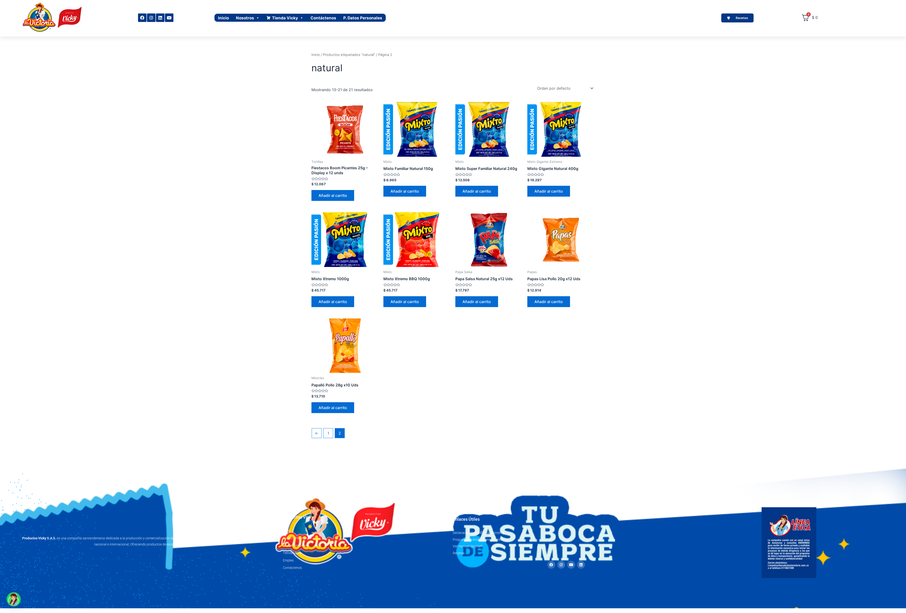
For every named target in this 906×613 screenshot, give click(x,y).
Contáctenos (323, 18)
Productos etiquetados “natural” (349, 55)
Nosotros (245, 18)
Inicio (223, 18)
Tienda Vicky (285, 18)
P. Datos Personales (362, 18)
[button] (14, 599)
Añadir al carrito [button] (333, 195)
